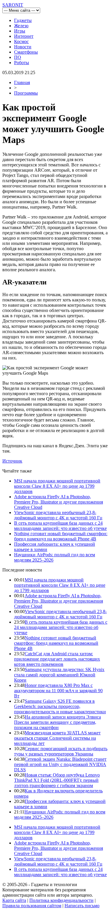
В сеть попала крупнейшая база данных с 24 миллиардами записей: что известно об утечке (60, 526)
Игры (19, 30)
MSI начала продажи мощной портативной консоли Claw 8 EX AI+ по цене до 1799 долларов (57, 486)
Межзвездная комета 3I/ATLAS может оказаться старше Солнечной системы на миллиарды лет (57, 738)
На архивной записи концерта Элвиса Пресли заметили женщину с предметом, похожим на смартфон (57, 722)
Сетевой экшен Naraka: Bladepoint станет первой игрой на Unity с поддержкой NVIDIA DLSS (60, 764)
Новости (22, 46)
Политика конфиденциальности (61, 900)
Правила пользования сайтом (31, 905)
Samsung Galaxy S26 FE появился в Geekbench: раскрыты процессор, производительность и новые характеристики (60, 706)
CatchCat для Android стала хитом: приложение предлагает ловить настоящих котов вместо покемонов (57, 659)
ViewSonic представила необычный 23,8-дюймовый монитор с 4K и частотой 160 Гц (58, 515)
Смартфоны (26, 52)
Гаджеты (23, 20)
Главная (22, 82)
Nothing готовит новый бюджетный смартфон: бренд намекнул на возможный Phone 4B (60, 536)
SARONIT (12, 4)
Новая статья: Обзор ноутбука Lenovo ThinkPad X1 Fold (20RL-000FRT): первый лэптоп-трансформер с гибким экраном (57, 780)
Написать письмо (82, 905)
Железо (21, 25)
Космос (21, 41)
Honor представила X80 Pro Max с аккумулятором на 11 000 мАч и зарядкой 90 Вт (58, 690)
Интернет (23, 36)
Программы (26, 93)
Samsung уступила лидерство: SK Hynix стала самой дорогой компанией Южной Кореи (59, 675)
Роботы (21, 62)
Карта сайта (14, 900)
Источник (12, 460)
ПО (17, 57)
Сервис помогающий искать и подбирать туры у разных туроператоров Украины (60, 751)
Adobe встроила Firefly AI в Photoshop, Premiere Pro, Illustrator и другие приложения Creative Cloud (58, 502)
